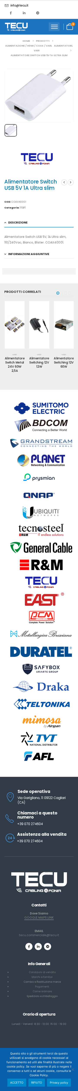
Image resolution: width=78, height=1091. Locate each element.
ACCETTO (16, 1082)
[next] (71, 182)
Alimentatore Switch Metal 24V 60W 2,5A (15, 364)
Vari (23, 207)
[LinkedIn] (24, 13)
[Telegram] (38, 13)
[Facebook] (11, 13)
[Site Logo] (16, 26)
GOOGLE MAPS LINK (39, 917)
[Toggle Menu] (54, 27)
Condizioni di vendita (42, 972)
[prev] (64, 182)
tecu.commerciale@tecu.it (39, 935)
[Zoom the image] (39, 873)
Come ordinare (42, 991)
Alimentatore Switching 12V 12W (39, 362)
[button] (58, 293)
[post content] (14, 325)
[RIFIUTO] (72, 1069)
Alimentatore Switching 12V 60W (64, 362)
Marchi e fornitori (42, 977)
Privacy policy (59, 1082)
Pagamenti (42, 986)
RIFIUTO (36, 1082)
